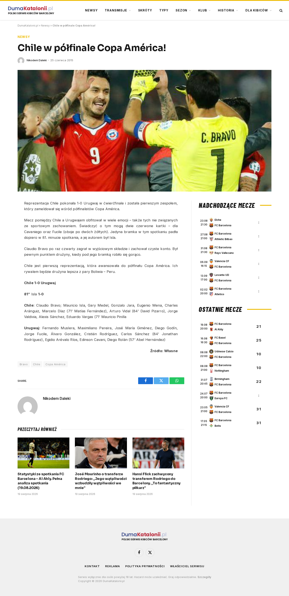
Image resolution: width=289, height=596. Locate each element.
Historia (226, 10)
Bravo (24, 364)
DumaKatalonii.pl (28, 25)
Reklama (112, 566)
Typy (163, 10)
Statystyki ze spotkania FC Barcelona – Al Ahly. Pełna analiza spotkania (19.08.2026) (41, 481)
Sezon (181, 10)
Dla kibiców (256, 10)
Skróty (145, 10)
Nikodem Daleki (37, 60)
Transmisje (116, 10)
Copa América (55, 364)
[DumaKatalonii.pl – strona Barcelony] (30, 10)
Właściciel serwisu (187, 566)
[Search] (281, 10)
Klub (202, 10)
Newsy (91, 10)
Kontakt (92, 566)
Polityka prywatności (145, 566)
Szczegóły (204, 577)
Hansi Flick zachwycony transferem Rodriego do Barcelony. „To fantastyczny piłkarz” (156, 481)
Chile (36, 364)
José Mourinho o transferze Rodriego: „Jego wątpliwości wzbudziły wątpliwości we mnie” (101, 481)
